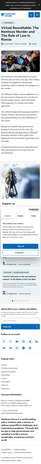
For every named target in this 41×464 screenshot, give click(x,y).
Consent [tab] (7, 216)
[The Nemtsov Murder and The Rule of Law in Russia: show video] (20, 61)
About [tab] (33, 216)
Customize (19, 253)
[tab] (12, 300)
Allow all (20, 246)
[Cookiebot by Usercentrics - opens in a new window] (29, 209)
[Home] (8, 15)
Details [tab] (20, 216)
